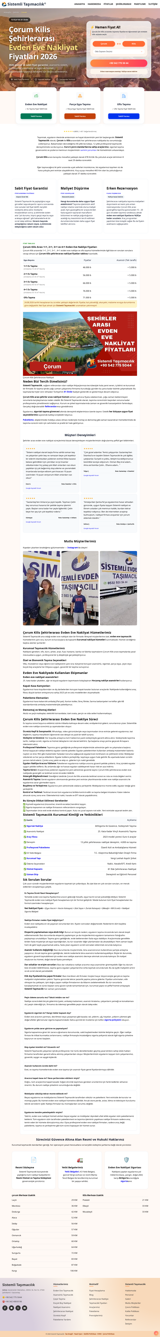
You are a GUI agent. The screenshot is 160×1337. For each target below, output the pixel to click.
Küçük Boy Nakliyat (62, 1303)
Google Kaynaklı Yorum (33, 488)
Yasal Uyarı (78, 1334)
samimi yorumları (88, 150)
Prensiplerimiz (95, 1315)
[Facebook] (4, 1308)
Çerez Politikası (108, 1334)
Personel (129, 1294)
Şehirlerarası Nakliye (98, 1299)
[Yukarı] (156, 1333)
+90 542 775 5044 (13, 1297)
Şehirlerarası (123, 4)
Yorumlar (129, 1315)
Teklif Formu (36, 116)
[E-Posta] (24, 1308)
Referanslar (130, 1319)
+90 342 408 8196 (13, 1301)
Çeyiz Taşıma (59, 1299)
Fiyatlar (108, 4)
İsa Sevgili (69, 1334)
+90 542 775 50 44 (118, 63)
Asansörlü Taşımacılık (63, 1294)
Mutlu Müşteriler (133, 1303)
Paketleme (140, 4)
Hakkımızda (94, 4)
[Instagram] (11, 1308)
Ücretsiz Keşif (59, 1315)
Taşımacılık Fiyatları (98, 1303)
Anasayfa (79, 4)
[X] (18, 1308)
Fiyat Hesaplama (97, 1290)
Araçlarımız (94, 1307)
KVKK (99, 1334)
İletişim (153, 4)
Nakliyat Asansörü (61, 1307)
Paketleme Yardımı (62, 1319)
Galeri (128, 1299)
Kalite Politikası (132, 1311)
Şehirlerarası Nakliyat (63, 1311)
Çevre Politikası (132, 1307)
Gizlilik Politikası (90, 1334)
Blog (91, 1294)
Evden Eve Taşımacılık (63, 1290)
